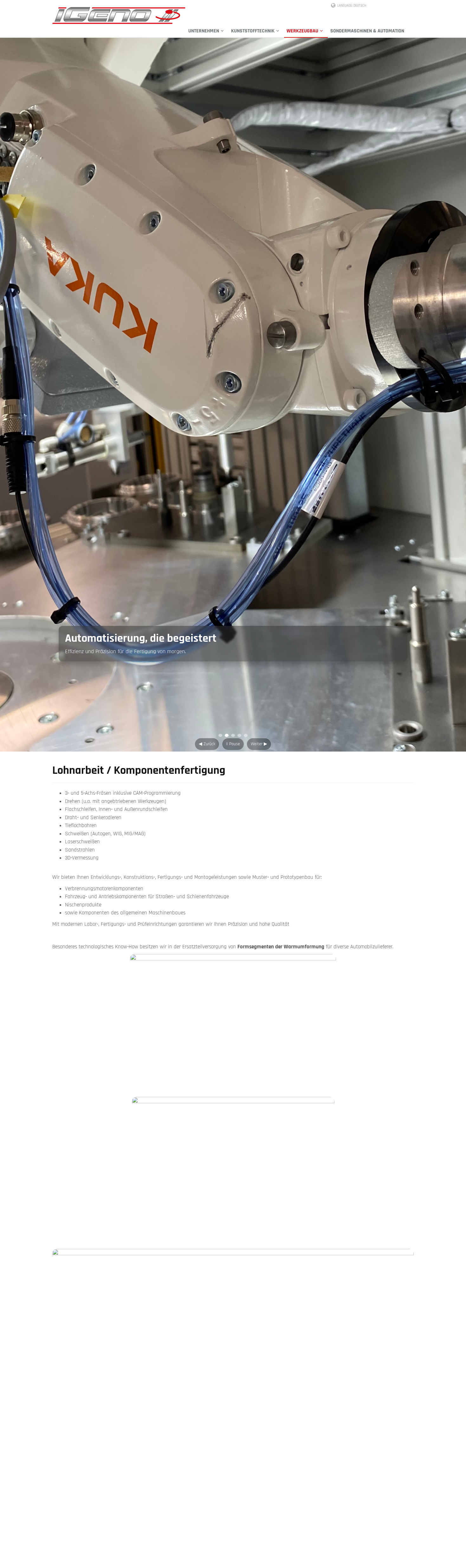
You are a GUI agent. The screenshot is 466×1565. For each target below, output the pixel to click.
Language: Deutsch (351, 5)
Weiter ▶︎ (259, 744)
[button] (207, 31)
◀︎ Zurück (207, 744)
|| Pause (233, 744)
